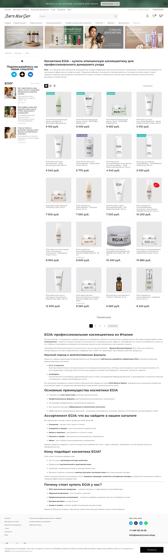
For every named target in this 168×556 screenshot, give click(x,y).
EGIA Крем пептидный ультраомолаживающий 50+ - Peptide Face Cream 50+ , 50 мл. (118, 252)
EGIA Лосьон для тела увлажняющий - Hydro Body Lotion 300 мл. (88, 163)
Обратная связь (35, 525)
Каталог (8, 10)
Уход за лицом (19, 23)
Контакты (61, 10)
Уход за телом (36, 23)
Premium (99, 23)
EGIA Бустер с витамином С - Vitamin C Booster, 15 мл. (118, 296)
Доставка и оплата (21, 10)
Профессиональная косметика (78, 23)
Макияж (110, 23)
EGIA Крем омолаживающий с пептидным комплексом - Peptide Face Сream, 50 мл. (148, 251)
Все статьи (35, 83)
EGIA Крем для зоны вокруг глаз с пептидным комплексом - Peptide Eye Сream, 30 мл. (57, 252)
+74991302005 (157, 10)
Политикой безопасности (21, 551)
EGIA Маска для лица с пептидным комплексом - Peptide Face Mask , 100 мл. (57, 297)
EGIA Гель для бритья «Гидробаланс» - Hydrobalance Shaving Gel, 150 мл (148, 163)
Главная (8, 53)
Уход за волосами (53, 23)
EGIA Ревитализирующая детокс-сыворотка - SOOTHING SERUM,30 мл (56, 121)
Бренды (136, 23)
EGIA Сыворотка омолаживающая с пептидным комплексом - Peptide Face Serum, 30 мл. (147, 208)
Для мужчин (124, 23)
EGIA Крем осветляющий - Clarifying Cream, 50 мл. (57, 206)
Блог (69, 10)
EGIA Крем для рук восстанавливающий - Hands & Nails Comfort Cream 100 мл (148, 121)
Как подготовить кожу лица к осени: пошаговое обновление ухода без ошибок (28, 91)
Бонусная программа (40, 10)
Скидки (8, 23)
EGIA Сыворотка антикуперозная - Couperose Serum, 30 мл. (148, 297)
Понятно (151, 550)
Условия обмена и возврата (40, 521)
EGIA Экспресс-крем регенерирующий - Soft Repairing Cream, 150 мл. (116, 207)
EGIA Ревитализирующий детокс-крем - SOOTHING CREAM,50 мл (117, 121)
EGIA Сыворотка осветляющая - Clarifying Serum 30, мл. (86, 207)
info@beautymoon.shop (142, 535)
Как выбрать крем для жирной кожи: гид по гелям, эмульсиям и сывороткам (27, 110)
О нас (53, 10)
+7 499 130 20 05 (138, 530)
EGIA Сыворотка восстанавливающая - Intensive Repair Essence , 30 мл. (87, 252)
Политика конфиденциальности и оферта (45, 518)
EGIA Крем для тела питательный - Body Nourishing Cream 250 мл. (56, 163)
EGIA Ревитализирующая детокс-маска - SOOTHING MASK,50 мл (87, 121)
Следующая (113, 326)
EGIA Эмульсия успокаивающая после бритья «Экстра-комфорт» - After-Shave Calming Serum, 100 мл (119, 164)
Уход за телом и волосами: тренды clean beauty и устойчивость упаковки (28, 131)
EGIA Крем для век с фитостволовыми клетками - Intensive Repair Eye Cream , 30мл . (88, 298)
